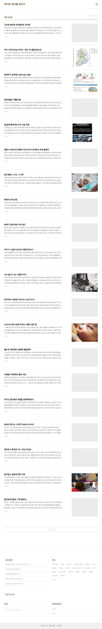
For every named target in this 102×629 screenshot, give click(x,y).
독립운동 (88, 568)
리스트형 (96, 17)
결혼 (78, 572)
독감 (88, 564)
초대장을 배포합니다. (12, 574)
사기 (94, 564)
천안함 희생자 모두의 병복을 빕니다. (17, 564)
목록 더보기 (52, 529)
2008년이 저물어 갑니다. (14, 584)
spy (54, 572)
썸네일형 (91, 17)
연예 (62, 576)
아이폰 (55, 564)
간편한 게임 (79, 564)
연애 (84, 572)
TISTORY (52, 626)
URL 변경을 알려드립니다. (14, 579)
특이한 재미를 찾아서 (14, 4)
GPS (71, 572)
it (94, 568)
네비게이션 (77, 568)
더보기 (54, 580)
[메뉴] (97, 4)
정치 (91, 572)
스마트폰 (63, 572)
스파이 (55, 576)
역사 (69, 564)
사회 (62, 564)
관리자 (59, 626)
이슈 (61, 568)
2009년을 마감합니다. (13, 569)
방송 (54, 568)
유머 (68, 568)
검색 (47, 610)
